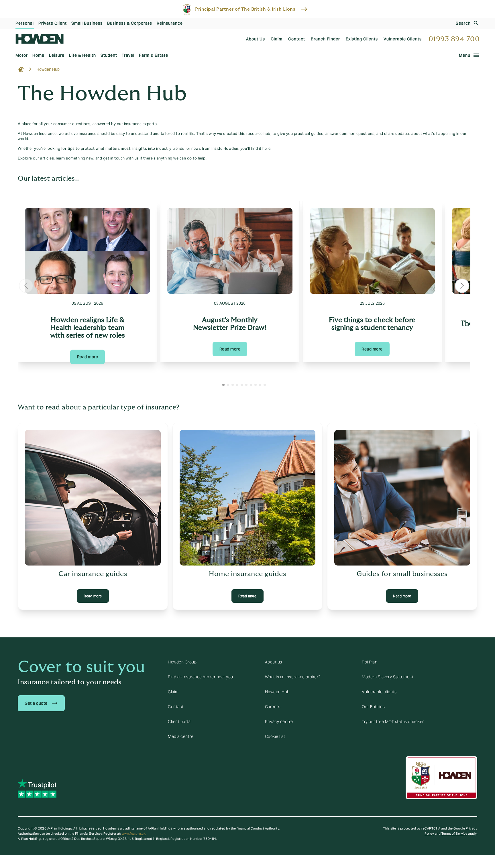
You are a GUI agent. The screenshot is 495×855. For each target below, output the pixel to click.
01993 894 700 (454, 39)
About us (273, 662)
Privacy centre (279, 721)
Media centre (180, 736)
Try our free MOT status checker (393, 721)
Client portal (180, 721)
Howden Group (182, 662)
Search (463, 23)
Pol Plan (369, 662)
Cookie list (275, 736)
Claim (173, 691)
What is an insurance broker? (293, 676)
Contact (176, 706)
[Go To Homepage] (39, 38)
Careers (272, 706)
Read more (87, 356)
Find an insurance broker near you (200, 676)
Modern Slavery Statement (387, 676)
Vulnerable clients (379, 691)
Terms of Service (454, 834)
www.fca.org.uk (134, 834)
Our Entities (373, 706)
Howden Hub (277, 691)
